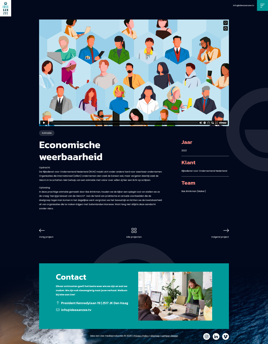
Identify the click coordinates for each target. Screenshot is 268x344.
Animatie (47, 133)
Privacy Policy (141, 335)
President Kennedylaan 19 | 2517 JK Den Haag (94, 303)
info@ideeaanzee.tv (243, 5)
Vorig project (46, 237)
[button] (262, 5)
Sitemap (155, 335)
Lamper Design (169, 335)
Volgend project (220, 237)
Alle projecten (134, 237)
